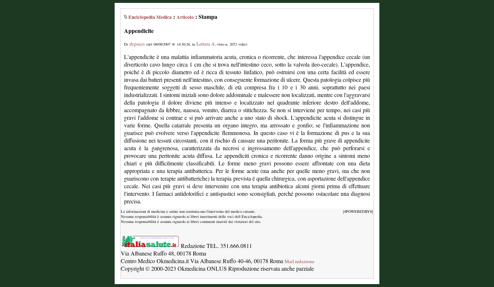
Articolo (185, 17)
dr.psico (137, 44)
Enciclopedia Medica (150, 17)
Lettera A (205, 44)
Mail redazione (299, 261)
